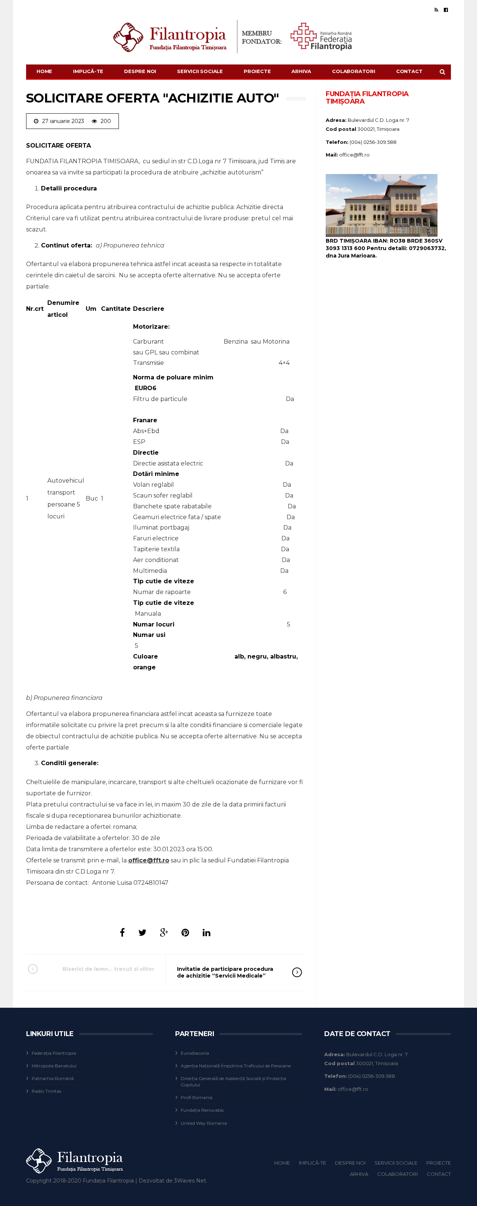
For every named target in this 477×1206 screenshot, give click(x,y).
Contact (409, 71)
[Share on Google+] (164, 933)
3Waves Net (190, 1180)
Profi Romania (196, 1097)
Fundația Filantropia (108, 1180)
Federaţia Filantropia (54, 1053)
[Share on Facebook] (122, 933)
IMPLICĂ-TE (88, 71)
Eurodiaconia (195, 1053)
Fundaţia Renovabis (202, 1110)
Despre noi (140, 71)
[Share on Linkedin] (206, 933)
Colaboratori (353, 71)
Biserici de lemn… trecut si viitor (108, 969)
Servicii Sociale (200, 71)
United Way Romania (204, 1123)
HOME (44, 71)
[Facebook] (446, 10)
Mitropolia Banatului (54, 1065)
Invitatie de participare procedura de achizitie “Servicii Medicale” (225, 972)
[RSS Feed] (436, 10)
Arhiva (301, 71)
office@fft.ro (148, 860)
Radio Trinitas (46, 1091)
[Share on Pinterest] (185, 933)
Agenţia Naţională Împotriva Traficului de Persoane (236, 1065)
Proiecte (257, 71)
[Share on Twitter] (142, 933)
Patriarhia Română (53, 1078)
